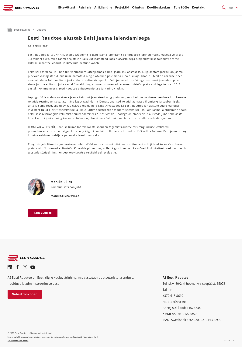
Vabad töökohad (24, 294)
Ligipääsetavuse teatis (18, 340)
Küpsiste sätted (90, 336)
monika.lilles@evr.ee (65, 196)
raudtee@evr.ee (174, 302)
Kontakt (198, 7)
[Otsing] (222, 7)
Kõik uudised (43, 212)
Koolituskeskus (159, 7)
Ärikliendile (103, 7)
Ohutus (138, 7)
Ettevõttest (66, 7)
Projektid (122, 7)
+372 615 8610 (173, 296)
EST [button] (231, 7)
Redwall (229, 340)
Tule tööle (181, 7)
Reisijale (84, 7)
